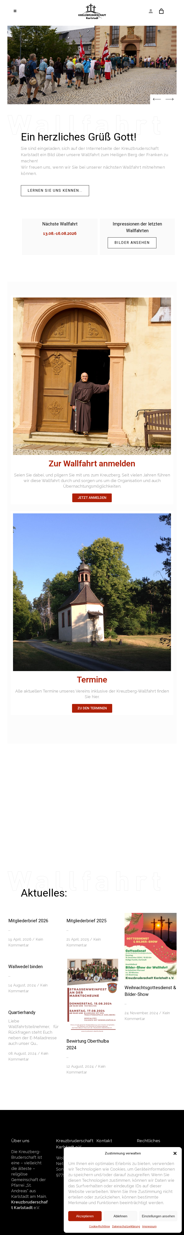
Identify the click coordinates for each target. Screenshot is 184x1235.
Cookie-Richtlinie (99, 1226)
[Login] (150, 11)
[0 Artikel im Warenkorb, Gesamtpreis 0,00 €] (161, 11)
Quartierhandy (21, 1012)
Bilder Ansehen (132, 242)
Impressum (149, 1226)
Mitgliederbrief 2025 (86, 921)
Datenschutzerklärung (126, 1226)
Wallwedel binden (25, 966)
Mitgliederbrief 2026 (28, 921)
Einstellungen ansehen (158, 1216)
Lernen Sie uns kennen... (55, 190)
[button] (175, 1153)
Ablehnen (120, 1216)
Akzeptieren (85, 1216)
